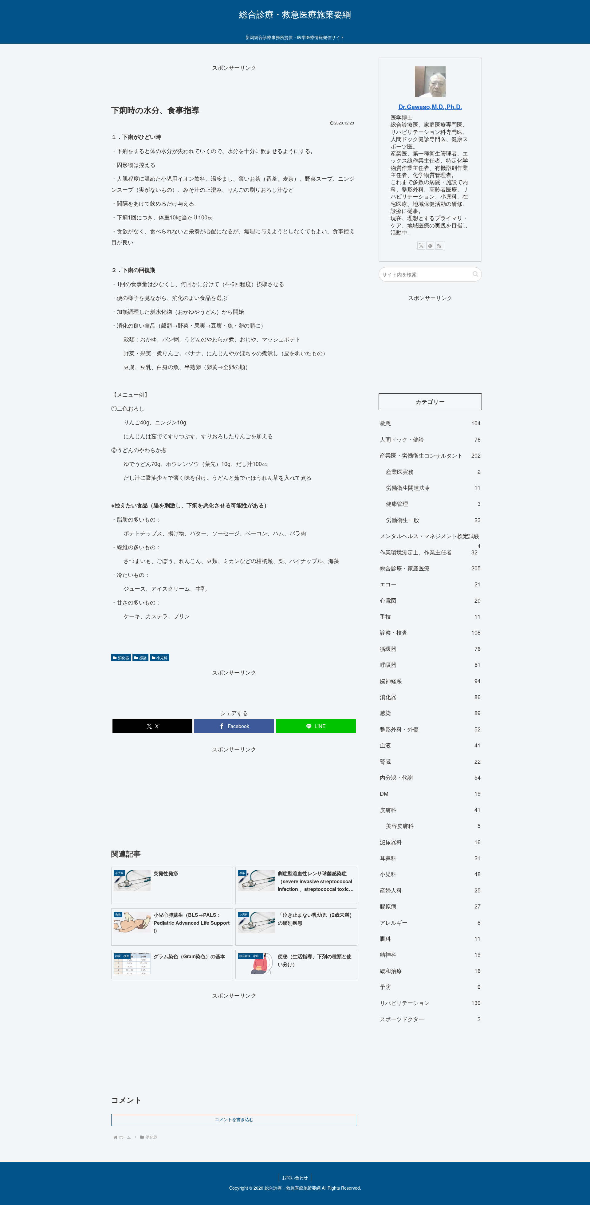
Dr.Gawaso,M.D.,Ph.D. (430, 106)
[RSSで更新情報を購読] (439, 246)
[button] (475, 274)
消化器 (123, 657)
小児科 (161, 657)
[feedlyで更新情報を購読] (430, 246)
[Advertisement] (234, 86)
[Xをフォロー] (421, 246)
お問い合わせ (295, 1177)
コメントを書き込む (234, 1119)
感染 (143, 657)
